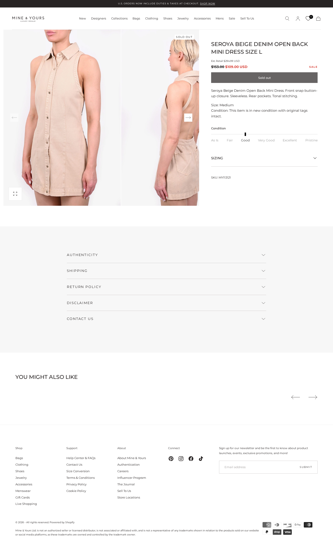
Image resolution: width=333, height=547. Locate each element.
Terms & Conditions (80, 477)
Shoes (167, 18)
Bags (136, 18)
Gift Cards (22, 497)
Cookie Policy (76, 491)
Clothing (151, 18)
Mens (220, 18)
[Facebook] (191, 459)
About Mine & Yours (131, 458)
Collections (119, 18)
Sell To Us (247, 18)
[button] (287, 18)
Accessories (202, 18)
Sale (232, 18)
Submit (306, 467)
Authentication (128, 464)
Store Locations (128, 497)
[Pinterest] (171, 459)
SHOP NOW (207, 3)
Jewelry (183, 18)
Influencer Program (131, 477)
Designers (98, 18)
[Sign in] (298, 18)
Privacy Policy (76, 484)
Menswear (23, 491)
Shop (18, 448)
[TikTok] (201, 459)
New (82, 18)
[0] (308, 18)
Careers (122, 471)
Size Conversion (78, 471)
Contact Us (74, 464)
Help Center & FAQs (80, 458)
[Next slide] (188, 118)
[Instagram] (181, 459)
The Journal (126, 484)
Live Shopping (26, 504)
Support (71, 448)
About (121, 448)
